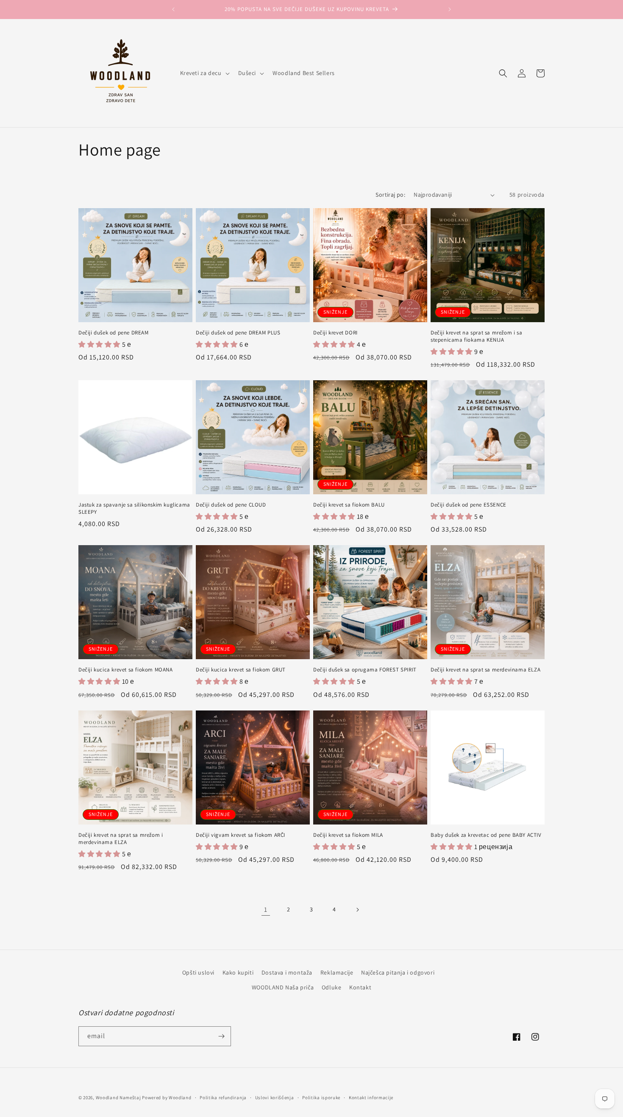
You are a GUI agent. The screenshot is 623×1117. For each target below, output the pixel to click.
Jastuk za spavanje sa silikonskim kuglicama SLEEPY (134, 508)
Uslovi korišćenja (274, 1097)
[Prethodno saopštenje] (173, 9)
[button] (204, 73)
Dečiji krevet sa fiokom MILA (348, 835)
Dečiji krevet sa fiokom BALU (349, 504)
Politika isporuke (321, 1097)
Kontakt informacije (371, 1097)
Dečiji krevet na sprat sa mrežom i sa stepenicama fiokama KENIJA (476, 336)
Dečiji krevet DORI (335, 332)
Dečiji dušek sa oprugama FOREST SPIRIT (365, 669)
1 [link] (265, 909)
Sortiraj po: (390, 194)
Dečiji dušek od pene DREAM (113, 332)
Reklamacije (336, 972)
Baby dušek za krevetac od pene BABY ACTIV (486, 835)
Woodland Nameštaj (118, 1097)
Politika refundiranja (223, 1097)
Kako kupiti (238, 972)
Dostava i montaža (286, 972)
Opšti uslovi (198, 972)
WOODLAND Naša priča (283, 987)
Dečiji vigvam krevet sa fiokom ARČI (240, 835)
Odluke (332, 987)
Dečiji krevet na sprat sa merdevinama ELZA (485, 669)
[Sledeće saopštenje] (449, 9)
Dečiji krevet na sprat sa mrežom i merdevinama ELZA (120, 839)
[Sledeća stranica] (357, 909)
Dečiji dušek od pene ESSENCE (468, 504)
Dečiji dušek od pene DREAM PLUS (238, 332)
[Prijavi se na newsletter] (221, 1036)
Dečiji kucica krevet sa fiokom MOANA (125, 669)
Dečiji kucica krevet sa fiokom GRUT (241, 669)
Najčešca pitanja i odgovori (397, 972)
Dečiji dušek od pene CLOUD (231, 504)
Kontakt (360, 987)
